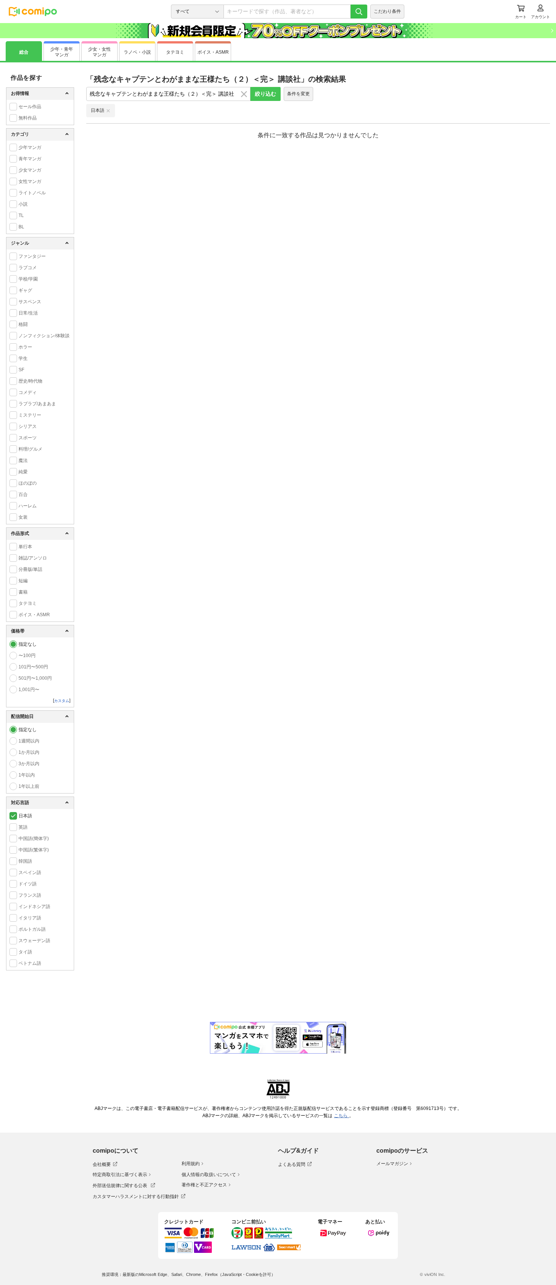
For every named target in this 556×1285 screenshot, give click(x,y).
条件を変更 (298, 93)
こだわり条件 (387, 11)
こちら (341, 1115)
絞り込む (265, 94)
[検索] (359, 12)
